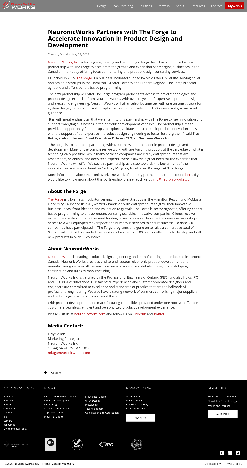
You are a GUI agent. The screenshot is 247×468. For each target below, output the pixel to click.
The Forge (84, 78)
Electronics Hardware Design (60, 396)
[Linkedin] (230, 454)
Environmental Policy (15, 428)
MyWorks (235, 6)
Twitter (159, 314)
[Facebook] (238, 454)
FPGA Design (51, 404)
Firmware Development (57, 400)
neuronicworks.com (89, 314)
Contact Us (9, 408)
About (180, 6)
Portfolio (164, 6)
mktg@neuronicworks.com (69, 352)
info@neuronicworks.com (172, 179)
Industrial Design (54, 416)
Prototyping (91, 404)
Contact (216, 6)
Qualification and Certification (102, 412)
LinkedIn (139, 314)
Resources (198, 6)
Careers (7, 420)
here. (189, 174)
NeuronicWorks (60, 256)
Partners (8, 404)
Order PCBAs (133, 396)
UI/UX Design (92, 400)
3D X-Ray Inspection (137, 408)
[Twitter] (222, 454)
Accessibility (213, 464)
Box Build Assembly (137, 404)
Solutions (145, 6)
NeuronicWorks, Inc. (63, 62)
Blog (5, 416)
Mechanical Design (96, 396)
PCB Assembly (134, 400)
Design (101, 6)
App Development (54, 412)
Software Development (57, 408)
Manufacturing (123, 6)
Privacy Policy (233, 464)
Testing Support (94, 408)
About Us (8, 396)
